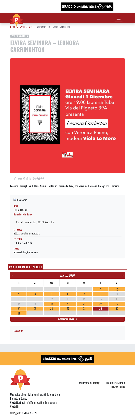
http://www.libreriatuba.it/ (27, 233)
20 (68, 304)
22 (100, 304)
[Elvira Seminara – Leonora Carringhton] (67, 115)
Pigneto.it (18, 413)
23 (117, 304)
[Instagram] (116, 377)
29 (100, 309)
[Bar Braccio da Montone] (87, 6)
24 (18, 309)
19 (51, 304)
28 (84, 309)
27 (68, 309)
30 (117, 309)
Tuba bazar (20, 210)
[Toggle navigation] (118, 18)
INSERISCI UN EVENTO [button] (67, 319)
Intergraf (98, 383)
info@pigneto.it (34, 402)
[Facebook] (123, 377)
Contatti (14, 406)
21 (84, 304)
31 (19, 313)
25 (35, 309)
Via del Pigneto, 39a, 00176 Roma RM (34, 222)
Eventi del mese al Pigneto (25, 267)
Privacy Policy (118, 387)
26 (51, 309)
